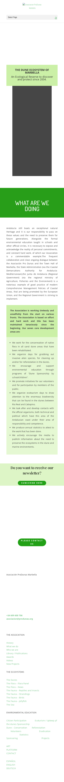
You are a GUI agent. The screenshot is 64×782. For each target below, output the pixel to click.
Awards (10, 656)
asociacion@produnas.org (19, 618)
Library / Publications (17, 653)
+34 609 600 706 (14, 615)
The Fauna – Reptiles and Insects (22, 690)
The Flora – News (14, 687)
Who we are (12, 649)
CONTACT (11, 753)
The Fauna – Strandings (18, 694)
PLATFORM (11, 749)
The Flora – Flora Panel (17, 683)
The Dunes (11, 679)
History (9, 642)
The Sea (10, 704)
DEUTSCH (11, 768)
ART (8, 746)
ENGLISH (10, 764)
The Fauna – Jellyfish (16, 701)
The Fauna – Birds (15, 697)
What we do (12, 646)
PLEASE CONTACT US (32, 542)
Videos (9, 660)
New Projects (12, 663)
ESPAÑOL (11, 761)
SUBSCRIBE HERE (32, 483)
